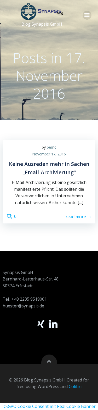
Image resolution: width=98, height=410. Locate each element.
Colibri (75, 386)
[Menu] (87, 15)
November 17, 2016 (49, 153)
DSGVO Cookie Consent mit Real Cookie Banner (49, 406)
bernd (51, 147)
